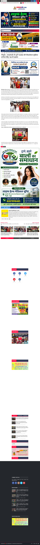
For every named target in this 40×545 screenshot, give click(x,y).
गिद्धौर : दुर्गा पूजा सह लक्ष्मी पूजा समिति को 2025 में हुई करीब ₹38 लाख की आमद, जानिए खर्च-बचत (32, 233)
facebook (32, 238)
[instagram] (36, 1)
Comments (25, 415)
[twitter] (35, 1)
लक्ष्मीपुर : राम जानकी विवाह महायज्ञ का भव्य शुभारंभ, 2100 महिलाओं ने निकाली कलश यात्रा (22, 490)
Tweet (7, 207)
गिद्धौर (4, 52)
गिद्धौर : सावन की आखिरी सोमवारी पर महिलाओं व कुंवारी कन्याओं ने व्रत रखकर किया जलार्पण (22, 2)
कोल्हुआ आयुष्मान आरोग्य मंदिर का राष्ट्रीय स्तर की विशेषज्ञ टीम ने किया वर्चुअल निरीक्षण (22, 427)
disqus (20, 238)
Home (2, 52)
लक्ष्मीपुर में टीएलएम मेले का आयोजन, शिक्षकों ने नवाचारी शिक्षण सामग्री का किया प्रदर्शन (22, 504)
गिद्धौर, (14, 59)
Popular (20, 415)
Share (16, 207)
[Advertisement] (20, 247)
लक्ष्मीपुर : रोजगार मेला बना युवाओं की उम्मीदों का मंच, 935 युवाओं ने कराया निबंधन (22, 500)
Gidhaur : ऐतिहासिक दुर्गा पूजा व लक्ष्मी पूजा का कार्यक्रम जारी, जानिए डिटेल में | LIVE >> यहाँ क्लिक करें (13, 127)
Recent (14, 415)
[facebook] (31, 1)
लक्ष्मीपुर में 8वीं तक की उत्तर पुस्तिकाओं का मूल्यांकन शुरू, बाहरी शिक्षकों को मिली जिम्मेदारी (22, 495)
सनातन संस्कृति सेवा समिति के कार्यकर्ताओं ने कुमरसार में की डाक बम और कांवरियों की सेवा (7, 233)
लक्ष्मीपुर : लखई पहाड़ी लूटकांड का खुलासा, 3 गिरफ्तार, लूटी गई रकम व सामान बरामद (22, 509)
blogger (7, 238)
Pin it (26, 207)
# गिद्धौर (4, 146)
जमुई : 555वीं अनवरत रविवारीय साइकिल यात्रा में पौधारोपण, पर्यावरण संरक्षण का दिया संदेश (21, 436)
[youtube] (38, 1)
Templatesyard (9, 543)
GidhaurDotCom (19, 543)
